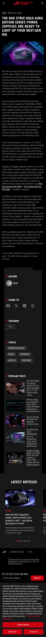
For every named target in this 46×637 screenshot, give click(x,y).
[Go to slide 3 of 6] (22, 541)
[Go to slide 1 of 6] (18, 541)
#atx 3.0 (12, 360)
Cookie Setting (23, 624)
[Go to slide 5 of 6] (27, 541)
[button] (3, 3)
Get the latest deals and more (15, 574)
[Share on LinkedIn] (24, 306)
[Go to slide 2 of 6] (20, 541)
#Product (24, 354)
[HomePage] (4, 552)
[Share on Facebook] (8, 306)
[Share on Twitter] (16, 306)
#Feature (26, 360)
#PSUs (11, 354)
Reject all (12, 631)
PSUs (10, 326)
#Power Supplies (16, 348)
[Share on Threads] (33, 306)
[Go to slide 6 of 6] (29, 541)
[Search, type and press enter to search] (42, 3)
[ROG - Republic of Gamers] (23, 3)
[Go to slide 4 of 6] (25, 541)
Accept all (34, 631)
